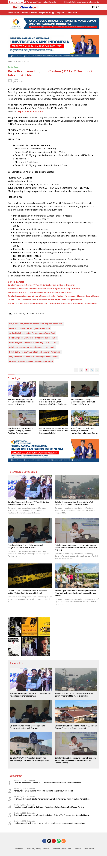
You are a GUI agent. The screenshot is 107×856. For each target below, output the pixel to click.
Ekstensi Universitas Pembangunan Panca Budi (29, 328)
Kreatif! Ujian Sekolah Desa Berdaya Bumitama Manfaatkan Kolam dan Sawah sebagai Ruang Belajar (52, 303)
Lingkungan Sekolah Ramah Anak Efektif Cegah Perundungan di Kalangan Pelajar (49, 823)
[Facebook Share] (76, 370)
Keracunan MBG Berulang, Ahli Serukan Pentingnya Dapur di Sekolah (43, 791)
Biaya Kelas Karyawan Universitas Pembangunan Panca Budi (35, 324)
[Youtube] (54, 841)
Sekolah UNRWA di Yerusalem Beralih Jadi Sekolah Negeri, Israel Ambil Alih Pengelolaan (29, 759)
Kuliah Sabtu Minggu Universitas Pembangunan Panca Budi (34, 352)
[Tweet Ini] (81, 370)
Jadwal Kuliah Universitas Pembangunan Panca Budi (32, 333)
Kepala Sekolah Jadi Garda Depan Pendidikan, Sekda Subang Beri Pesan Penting (49, 807)
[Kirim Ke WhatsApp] (97, 370)
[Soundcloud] (63, 841)
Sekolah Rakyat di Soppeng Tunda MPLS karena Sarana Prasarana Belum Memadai (76, 727)
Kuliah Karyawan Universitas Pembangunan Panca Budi (33, 342)
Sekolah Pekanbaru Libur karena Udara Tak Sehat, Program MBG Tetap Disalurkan (44, 288)
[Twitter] (49, 841)
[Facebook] (44, 841)
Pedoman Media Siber (61, 849)
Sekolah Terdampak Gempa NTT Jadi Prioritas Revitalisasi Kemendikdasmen (41, 285)
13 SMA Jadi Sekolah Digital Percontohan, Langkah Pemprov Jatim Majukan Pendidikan (52, 799)
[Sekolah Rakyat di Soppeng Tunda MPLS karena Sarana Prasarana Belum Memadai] (76, 711)
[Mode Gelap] (93, 7)
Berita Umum (13, 67)
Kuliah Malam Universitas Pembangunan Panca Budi (31, 347)
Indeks (46, 849)
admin (15, 80)
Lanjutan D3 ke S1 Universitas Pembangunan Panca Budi (33, 356)
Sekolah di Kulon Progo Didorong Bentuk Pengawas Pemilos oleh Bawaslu (40, 292)
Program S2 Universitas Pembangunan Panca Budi (31, 361)
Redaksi (77, 849)
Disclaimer (18, 849)
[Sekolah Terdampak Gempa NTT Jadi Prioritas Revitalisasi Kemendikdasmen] (22, 389)
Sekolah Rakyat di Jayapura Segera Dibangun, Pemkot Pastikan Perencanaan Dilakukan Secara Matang (53, 296)
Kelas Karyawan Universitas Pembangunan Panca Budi (33, 338)
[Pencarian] (97, 7)
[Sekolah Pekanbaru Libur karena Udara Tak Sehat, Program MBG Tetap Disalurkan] (53, 389)
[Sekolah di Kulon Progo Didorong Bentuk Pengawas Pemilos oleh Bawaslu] (85, 389)
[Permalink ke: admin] (10, 80)
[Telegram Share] (92, 370)
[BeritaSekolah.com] (25, 7)
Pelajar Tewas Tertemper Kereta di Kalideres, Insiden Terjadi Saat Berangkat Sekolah (45, 300)
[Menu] (9, 7)
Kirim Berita (89, 849)
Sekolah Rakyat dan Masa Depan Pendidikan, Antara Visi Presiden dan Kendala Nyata (51, 815)
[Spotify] (59, 841)
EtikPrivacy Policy (33, 849)
